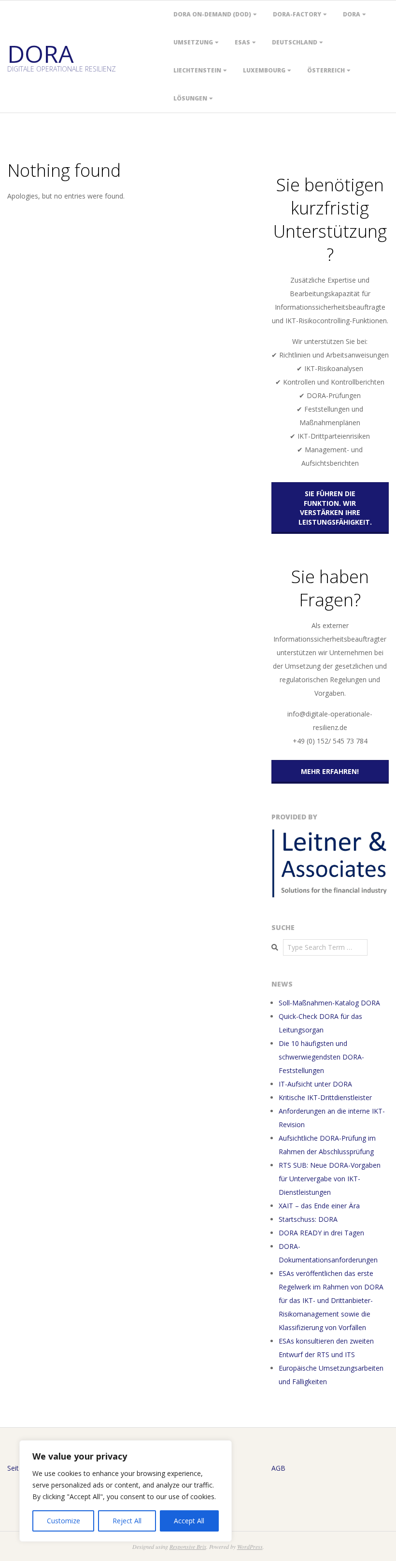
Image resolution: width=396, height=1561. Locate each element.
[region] (125, 1491)
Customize (63, 1520)
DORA (351, 14)
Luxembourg (264, 70)
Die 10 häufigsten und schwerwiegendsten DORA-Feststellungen (321, 1057)
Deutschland (294, 42)
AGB (278, 1468)
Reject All (127, 1520)
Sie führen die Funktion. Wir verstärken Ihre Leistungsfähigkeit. (335, 508)
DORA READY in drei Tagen (321, 1232)
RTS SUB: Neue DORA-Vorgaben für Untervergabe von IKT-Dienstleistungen (330, 1178)
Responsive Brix (188, 1546)
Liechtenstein (197, 70)
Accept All (189, 1520)
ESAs (242, 42)
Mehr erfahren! (330, 771)
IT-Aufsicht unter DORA (315, 1083)
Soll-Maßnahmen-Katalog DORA (329, 1002)
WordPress (250, 1546)
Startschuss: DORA (308, 1219)
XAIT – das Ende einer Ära (319, 1205)
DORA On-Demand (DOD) (212, 14)
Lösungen (190, 98)
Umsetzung (193, 42)
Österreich (326, 70)
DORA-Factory (297, 14)
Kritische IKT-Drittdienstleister (325, 1097)
